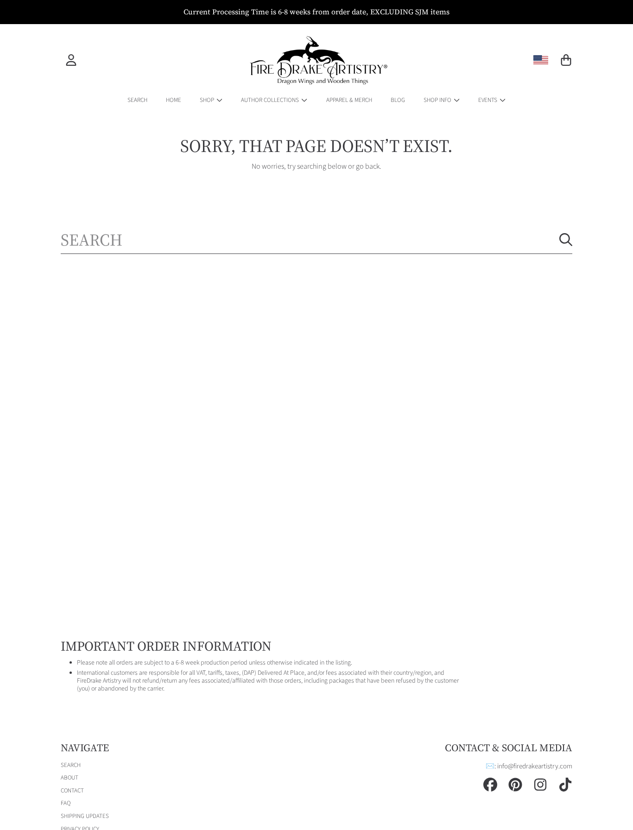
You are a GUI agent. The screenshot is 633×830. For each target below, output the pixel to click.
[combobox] (316, 239)
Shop (207, 99)
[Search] (566, 239)
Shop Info (438, 99)
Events (488, 99)
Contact (72, 790)
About (69, 777)
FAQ (65, 803)
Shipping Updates (85, 816)
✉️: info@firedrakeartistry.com (529, 766)
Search (71, 765)
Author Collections (270, 99)
